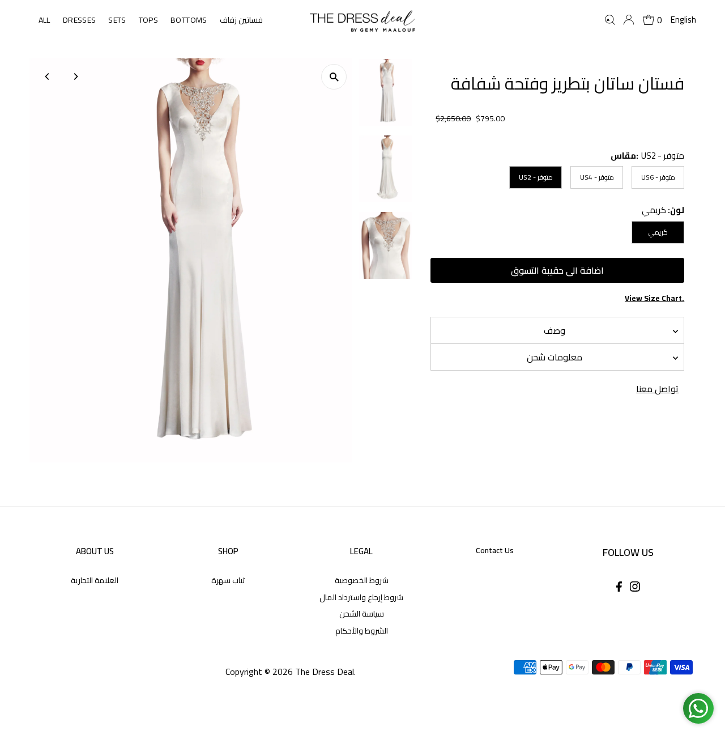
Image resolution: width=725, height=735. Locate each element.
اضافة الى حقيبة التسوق (557, 270)
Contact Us (495, 550)
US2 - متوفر (536, 177)
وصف (554, 330)
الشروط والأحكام (361, 630)
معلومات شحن (554, 357)
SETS (117, 19)
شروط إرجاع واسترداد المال (361, 597)
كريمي (658, 232)
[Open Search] (610, 20)
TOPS (148, 19)
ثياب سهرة (228, 580)
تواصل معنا (657, 388)
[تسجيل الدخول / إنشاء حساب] (629, 20)
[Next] (75, 76)
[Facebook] (619, 588)
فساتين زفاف (241, 19)
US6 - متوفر (658, 177)
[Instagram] (635, 588)
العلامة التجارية (94, 580)
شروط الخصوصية (362, 580)
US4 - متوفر (597, 177)
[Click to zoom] (334, 77)
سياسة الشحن (361, 613)
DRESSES (79, 19)
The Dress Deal (324, 671)
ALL (44, 19)
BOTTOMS (188, 19)
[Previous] (48, 76)
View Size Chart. (654, 298)
